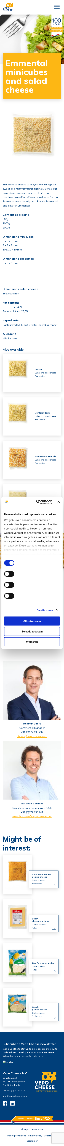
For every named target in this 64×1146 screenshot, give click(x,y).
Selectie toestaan (32, 631)
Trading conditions (16, 1135)
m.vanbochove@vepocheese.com (32, 816)
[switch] (9, 574)
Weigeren (32, 641)
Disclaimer (32, 1140)
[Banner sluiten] (58, 502)
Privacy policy (35, 1135)
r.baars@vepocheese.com (32, 736)
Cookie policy (51, 1135)
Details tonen (44, 610)
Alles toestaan (32, 621)
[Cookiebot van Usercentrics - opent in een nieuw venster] (38, 502)
